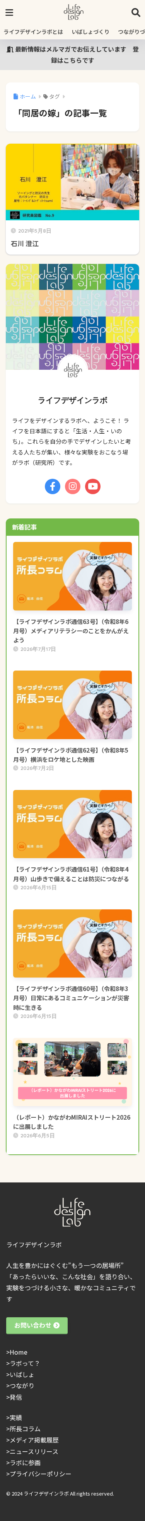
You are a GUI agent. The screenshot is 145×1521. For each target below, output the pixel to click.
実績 (16, 1417)
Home (18, 1352)
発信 (16, 1397)
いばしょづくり (90, 31)
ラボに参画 (25, 1462)
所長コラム (25, 1428)
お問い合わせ (32, 1325)
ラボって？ (25, 1363)
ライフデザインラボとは (33, 31)
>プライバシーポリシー (39, 1473)
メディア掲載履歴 (34, 1439)
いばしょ (22, 1374)
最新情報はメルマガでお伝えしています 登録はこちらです (76, 54)
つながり (22, 1385)
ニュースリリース (34, 1451)
